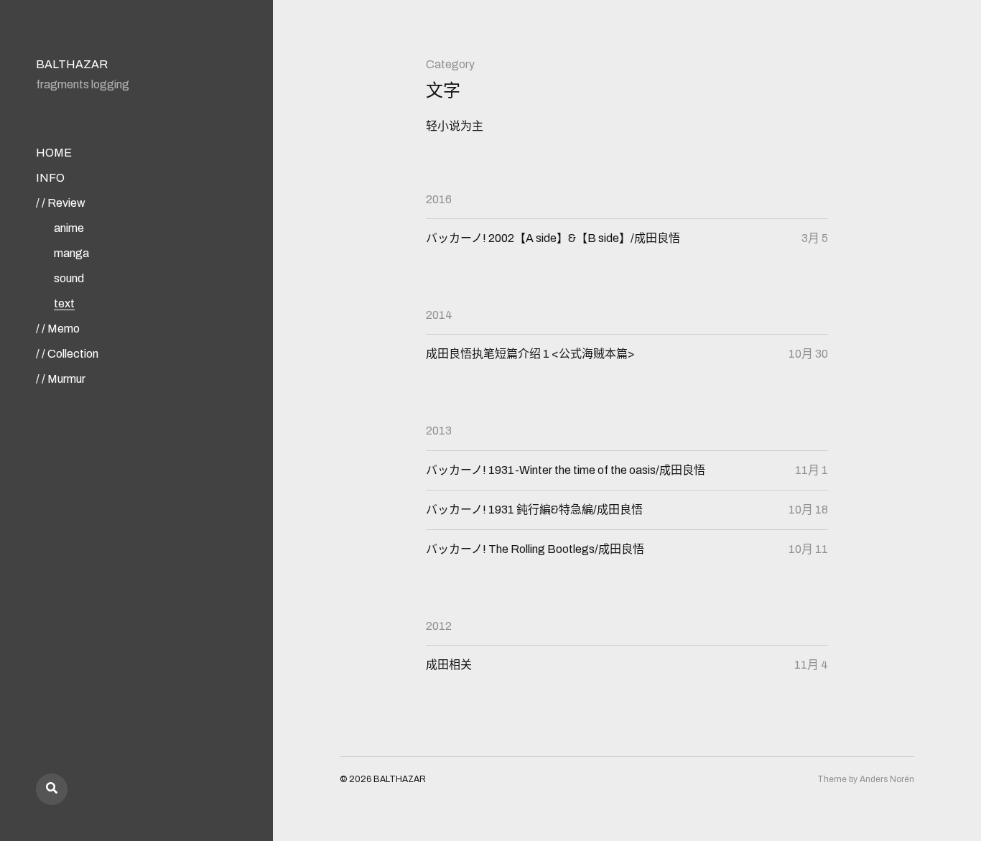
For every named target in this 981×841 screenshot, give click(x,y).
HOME (54, 153)
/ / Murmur (60, 379)
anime (69, 228)
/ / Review (60, 203)
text (64, 303)
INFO (50, 178)
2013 (439, 430)
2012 (439, 626)
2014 (439, 315)
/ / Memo (58, 328)
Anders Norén (887, 779)
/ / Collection (67, 354)
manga (71, 253)
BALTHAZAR (72, 64)
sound (69, 278)
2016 (439, 199)
